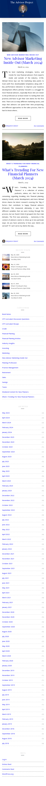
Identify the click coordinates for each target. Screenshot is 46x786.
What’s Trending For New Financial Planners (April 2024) (20, 287)
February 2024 (7, 427)
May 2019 (6, 704)
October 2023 (7, 447)
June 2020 (6, 641)
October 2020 (7, 622)
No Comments (39, 126)
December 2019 (8, 670)
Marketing (6, 353)
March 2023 (6, 481)
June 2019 (6, 700)
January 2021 (7, 607)
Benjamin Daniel (12, 126)
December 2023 (8, 437)
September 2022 (8, 510)
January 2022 (7, 549)
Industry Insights (8, 343)
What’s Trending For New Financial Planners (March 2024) (23, 173)
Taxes (4, 387)
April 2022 (6, 534)
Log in (4, 759)
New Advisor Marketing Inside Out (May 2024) (20, 258)
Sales (4, 377)
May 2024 (6, 413)
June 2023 (6, 466)
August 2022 (7, 515)
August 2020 (7, 631)
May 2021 (6, 588)
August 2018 (7, 738)
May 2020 (6, 646)
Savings (5, 382)
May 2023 (6, 471)
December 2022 (8, 495)
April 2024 (6, 418)
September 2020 (8, 627)
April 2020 (6, 651)
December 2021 (8, 554)
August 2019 (7, 690)
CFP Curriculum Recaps (10, 324)
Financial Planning (8, 334)
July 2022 (5, 520)
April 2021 (6, 593)
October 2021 (7, 563)
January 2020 (7, 665)
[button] (23, 15)
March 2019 (6, 714)
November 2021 (8, 559)
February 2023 (7, 486)
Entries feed (6, 764)
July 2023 (5, 461)
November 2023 (8, 442)
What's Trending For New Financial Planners (18, 397)
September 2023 (8, 452)
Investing (5, 348)
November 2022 (8, 500)
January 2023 (7, 491)
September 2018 (8, 734)
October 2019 (7, 680)
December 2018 (8, 729)
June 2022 (6, 525)
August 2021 (7, 573)
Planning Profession (9, 363)
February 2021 (7, 602)
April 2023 (6, 476)
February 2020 (7, 661)
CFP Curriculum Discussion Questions (15, 319)
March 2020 (6, 656)
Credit (4, 329)
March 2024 (6, 422)
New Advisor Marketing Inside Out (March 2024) (23, 60)
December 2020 (8, 612)
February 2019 (7, 719)
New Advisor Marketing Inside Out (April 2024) (20, 277)
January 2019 (7, 724)
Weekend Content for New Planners (15, 392)
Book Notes (6, 314)
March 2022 (6, 539)
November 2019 (8, 675)
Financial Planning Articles (11, 338)
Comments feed (8, 769)
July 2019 (5, 695)
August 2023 (7, 456)
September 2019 (8, 685)
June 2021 (6, 583)
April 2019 (6, 709)
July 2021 (5, 578)
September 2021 (8, 568)
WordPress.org (7, 774)
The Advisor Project (21, 2)
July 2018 (5, 743)
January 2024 (7, 432)
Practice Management (10, 368)
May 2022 (6, 529)
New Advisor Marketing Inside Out (23, 55)
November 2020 (8, 617)
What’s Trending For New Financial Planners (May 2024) (20, 268)
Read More (23, 118)
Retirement (6, 372)
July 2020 (5, 636)
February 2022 (7, 544)
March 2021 (6, 597)
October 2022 (7, 505)
